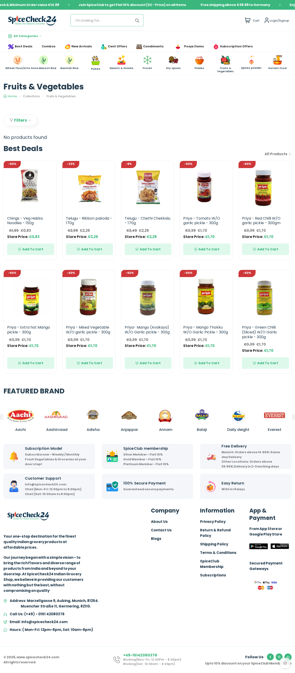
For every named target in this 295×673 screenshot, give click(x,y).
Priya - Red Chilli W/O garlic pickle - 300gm (261, 221)
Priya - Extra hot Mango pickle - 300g (28, 330)
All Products (276, 154)
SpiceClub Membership (212, 564)
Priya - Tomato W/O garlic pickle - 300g (201, 221)
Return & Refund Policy (215, 533)
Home (12, 96)
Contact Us (161, 530)
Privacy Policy (213, 521)
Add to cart (32, 249)
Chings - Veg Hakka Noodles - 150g (25, 221)
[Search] (138, 20)
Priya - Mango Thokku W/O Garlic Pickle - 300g (205, 330)
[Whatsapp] (288, 657)
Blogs (156, 538)
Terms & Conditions (218, 552)
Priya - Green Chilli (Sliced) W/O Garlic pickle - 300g (259, 332)
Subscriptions (213, 575)
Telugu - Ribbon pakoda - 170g (89, 221)
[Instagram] (279, 656)
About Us (159, 521)
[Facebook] (270, 656)
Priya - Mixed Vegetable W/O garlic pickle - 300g (88, 330)
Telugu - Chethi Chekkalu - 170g (147, 221)
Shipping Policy (214, 544)
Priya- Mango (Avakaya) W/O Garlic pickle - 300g (147, 330)
